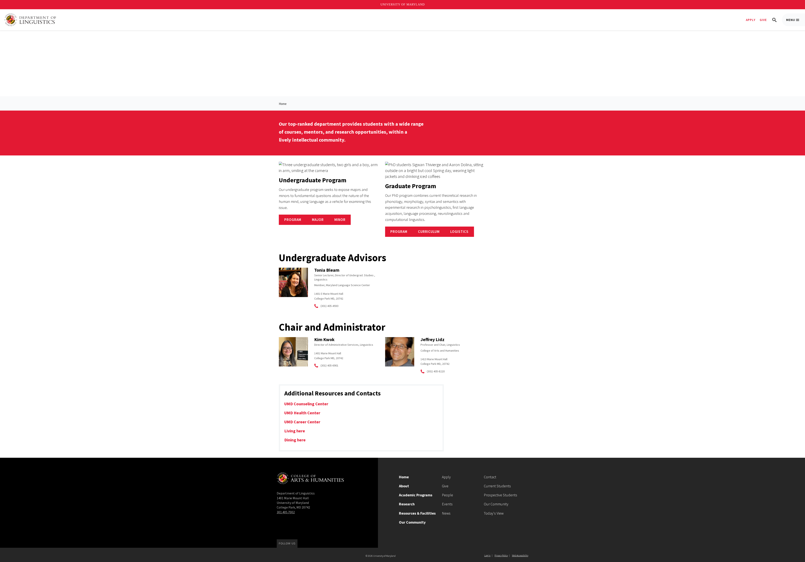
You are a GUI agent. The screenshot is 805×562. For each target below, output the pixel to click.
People (447, 495)
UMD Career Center (302, 421)
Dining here (295, 439)
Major (318, 219)
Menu (795, 22)
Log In (487, 555)
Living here (294, 430)
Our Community (412, 522)
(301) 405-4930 (329, 306)
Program (292, 219)
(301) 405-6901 (329, 365)
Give (763, 20)
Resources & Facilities (417, 513)
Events (447, 504)
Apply (751, 20)
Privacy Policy (501, 555)
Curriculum (429, 231)
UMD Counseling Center (306, 403)
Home (283, 104)
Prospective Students (500, 495)
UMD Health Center (302, 412)
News (446, 513)
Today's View (494, 513)
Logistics (459, 231)
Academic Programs (415, 495)
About (404, 486)
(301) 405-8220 (436, 371)
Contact (490, 477)
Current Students (497, 486)
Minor (339, 219)
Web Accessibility (520, 555)
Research (407, 504)
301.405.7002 (286, 512)
